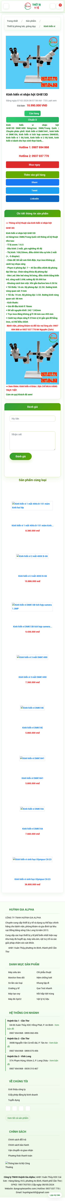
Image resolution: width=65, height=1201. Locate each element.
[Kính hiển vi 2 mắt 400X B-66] (32, 556)
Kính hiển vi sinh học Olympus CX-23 (32, 879)
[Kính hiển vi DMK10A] (32, 809)
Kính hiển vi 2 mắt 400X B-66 (32, 575)
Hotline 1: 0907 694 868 (33, 147)
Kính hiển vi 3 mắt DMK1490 (33, 677)
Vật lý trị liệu (43, 998)
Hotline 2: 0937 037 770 (33, 156)
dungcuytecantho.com (25, 1188)
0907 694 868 (16, 1032)
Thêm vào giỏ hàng (34, 174)
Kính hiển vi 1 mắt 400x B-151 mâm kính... (32, 525)
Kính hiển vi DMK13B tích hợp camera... (32, 626)
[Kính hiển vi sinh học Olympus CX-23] (32, 859)
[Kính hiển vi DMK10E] (32, 707)
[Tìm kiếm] (53, 6)
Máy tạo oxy (14, 993)
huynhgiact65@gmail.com (36, 1192)
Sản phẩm (31, 20)
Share (34, 182)
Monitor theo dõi (16, 977)
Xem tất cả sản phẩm (17, 1117)
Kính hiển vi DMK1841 (32, 778)
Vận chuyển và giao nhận (20, 1150)
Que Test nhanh (44, 988)
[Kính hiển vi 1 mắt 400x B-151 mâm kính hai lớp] (32, 505)
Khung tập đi (43, 982)
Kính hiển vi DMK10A (32, 828)
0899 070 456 (31, 1050)
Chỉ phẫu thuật (44, 972)
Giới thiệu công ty (17, 1089)
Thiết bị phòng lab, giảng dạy (21, 26)
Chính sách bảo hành (18, 1144)
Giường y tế (13, 988)
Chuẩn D (32, 119)
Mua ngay (34, 164)
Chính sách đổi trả (17, 1139)
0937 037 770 (52, 1188)
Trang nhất (12, 20)
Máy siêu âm (14, 972)
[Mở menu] (6, 6)
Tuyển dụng (14, 1100)
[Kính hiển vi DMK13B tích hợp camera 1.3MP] (32, 606)
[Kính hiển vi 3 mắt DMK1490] (32, 657)
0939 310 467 (31, 1068)
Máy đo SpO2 (14, 998)
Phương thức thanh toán (20, 1155)
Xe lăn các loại (15, 982)
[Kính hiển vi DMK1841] (32, 758)
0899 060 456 (31, 1032)
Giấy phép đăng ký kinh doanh (23, 1094)
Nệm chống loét (44, 977)
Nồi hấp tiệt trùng (45, 993)
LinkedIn (34, 198)
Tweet (34, 190)
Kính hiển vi (49, 26)
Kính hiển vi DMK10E (32, 727)
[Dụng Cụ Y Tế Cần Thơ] (32, 6)
